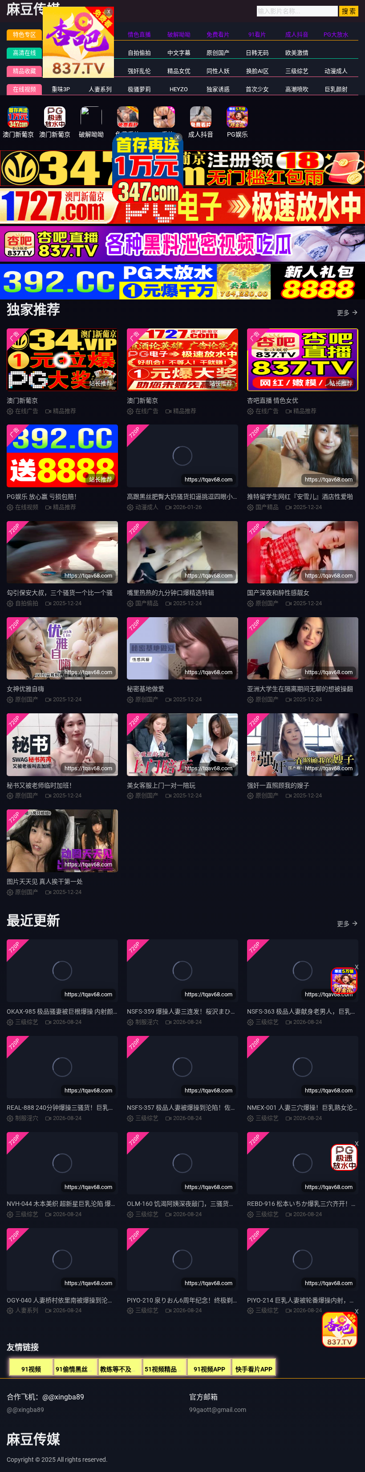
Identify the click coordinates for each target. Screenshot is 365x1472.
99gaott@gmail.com (217, 1409)
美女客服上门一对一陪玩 (161, 785)
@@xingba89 (25, 1409)
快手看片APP (253, 1369)
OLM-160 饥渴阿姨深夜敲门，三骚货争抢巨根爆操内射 (203, 1203)
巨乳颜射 (336, 89)
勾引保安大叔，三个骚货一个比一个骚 (60, 592)
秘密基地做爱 (145, 688)
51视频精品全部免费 (173, 1369)
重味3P (61, 89)
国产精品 (61, 52)
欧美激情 (296, 52)
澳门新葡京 (22, 400)
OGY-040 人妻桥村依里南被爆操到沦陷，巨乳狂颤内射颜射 (88, 1300)
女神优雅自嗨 (25, 688)
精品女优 (179, 71)
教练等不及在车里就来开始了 (140, 1369)
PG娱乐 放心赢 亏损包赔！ (43, 496)
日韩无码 (257, 52)
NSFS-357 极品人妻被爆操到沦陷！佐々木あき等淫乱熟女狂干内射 (219, 1107)
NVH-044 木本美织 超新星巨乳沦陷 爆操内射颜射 (74, 1203)
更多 (343, 312)
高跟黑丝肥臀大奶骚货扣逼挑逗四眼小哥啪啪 (189, 496)
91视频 (31, 1369)
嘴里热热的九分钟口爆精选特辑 (170, 592)
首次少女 (257, 89)
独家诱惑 (218, 89)
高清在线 (24, 52)
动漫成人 (336, 71)
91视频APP (209, 1369)
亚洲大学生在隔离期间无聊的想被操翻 (300, 688)
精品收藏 (24, 71)
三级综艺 (296, 71)
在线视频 (24, 89)
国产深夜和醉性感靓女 (278, 592)
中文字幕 (179, 52)
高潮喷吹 (296, 89)
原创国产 (218, 52)
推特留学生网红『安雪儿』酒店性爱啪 (300, 496)
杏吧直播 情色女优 (272, 400)
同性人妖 (218, 71)
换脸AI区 (257, 71)
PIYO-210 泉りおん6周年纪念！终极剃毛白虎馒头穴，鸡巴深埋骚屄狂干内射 (233, 1300)
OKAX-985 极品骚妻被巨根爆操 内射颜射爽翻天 (72, 1011)
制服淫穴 (61, 71)
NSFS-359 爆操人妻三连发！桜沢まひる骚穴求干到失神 (203, 1011)
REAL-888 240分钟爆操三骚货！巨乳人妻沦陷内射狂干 (82, 1107)
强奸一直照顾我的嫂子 (278, 785)
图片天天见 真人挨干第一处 (45, 881)
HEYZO (179, 89)
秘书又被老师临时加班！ (41, 785)
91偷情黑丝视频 (78, 1369)
